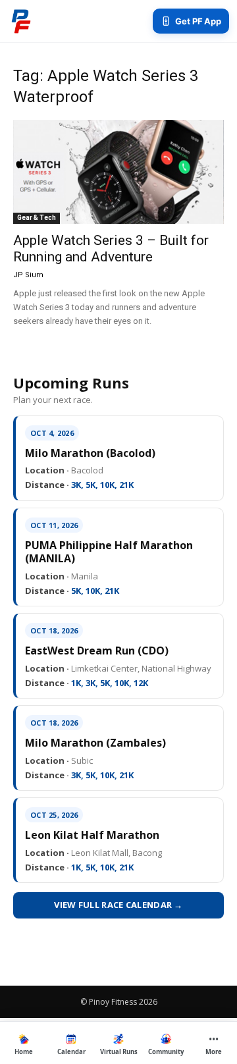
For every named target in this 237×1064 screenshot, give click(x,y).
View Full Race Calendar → (118, 905)
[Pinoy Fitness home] (21, 21)
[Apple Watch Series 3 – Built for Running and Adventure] (118, 172)
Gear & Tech (36, 217)
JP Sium (28, 275)
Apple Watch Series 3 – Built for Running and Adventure (111, 248)
